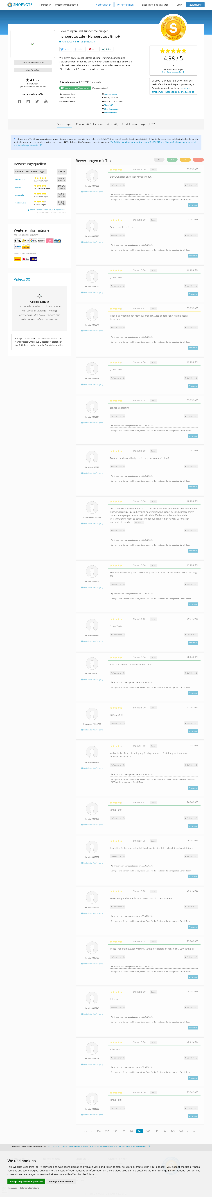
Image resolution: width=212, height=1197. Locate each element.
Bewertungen (64, 124)
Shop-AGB (108, 105)
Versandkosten (110, 112)
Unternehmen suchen (66, 4)
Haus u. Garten (68, 41)
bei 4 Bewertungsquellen (172, 72)
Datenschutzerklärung (29, 1188)
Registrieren (195, 4)
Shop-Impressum (111, 109)
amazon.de (19, 195)
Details (153, 169)
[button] (66, 49)
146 (181, 1131)
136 (99, 1131)
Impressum (12, 1188)
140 (131, 1131)
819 (172, 160)
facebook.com (20, 203)
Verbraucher (103, 4)
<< (85, 1131)
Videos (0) (22, 279)
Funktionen (45, 4)
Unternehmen (125, 4)
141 (140, 1131)
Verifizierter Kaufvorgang (93, 191)
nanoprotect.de (110, 94)
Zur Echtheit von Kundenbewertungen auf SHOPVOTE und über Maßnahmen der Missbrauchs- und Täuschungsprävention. (97, 1146)
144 (164, 1131)
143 (156, 1131)
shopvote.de (20, 179)
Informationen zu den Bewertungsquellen (47, 209)
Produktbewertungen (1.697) (139, 124)
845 (159, 160)
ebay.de (18, 187)
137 (107, 1131)
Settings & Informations (60, 1181)
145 (173, 1131)
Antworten (193, 205)
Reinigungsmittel (87, 41)
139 (123, 1131)
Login (179, 4)
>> (194, 1131)
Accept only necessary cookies (26, 1181)
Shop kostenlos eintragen (155, 4)
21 (185, 160)
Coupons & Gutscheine (89, 124)
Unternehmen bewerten (33, 62)
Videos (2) (112, 124)
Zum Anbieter (32, 69)
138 (115, 1131)
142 (148, 1131)
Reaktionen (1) (118, 185)
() (192, 185)
